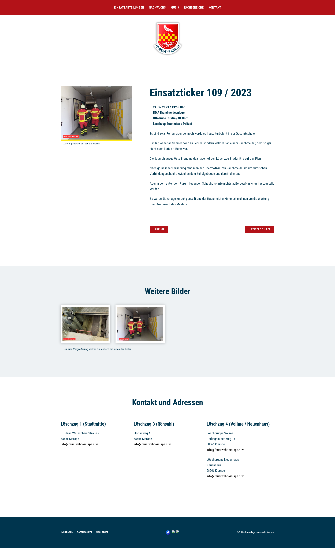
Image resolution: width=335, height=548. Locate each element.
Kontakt (215, 7)
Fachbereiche (194, 7)
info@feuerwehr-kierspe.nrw (79, 444)
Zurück (160, 229)
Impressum (67, 532)
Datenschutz (84, 532)
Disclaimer (102, 532)
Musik (175, 7)
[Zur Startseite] (167, 56)
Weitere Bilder (261, 229)
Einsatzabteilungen (129, 7)
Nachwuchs (157, 7)
